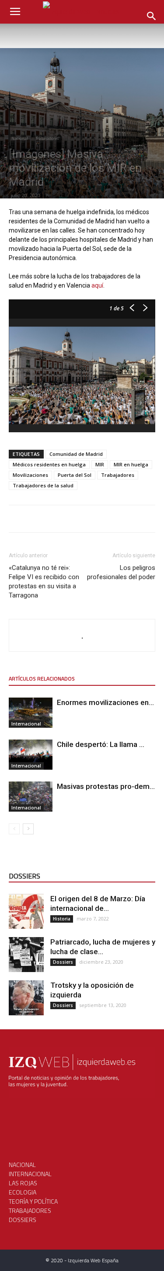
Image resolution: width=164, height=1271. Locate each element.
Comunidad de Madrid (76, 454)
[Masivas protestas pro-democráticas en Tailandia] (30, 796)
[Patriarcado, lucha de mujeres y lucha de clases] (26, 954)
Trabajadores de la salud (43, 485)
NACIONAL (22, 1164)
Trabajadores (47, 138)
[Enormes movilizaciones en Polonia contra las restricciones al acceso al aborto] (30, 713)
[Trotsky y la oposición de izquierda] (26, 997)
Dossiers (63, 962)
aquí (97, 285)
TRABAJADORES (30, 1210)
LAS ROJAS (23, 1183)
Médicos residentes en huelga (49, 464)
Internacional (26, 724)
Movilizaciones (30, 475)
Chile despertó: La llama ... (100, 744)
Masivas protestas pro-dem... (106, 786)
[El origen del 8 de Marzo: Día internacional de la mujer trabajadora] (26, 911)
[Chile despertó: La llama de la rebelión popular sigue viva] (30, 755)
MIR (99, 464)
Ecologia (22, 1192)
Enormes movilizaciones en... (105, 702)
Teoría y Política (33, 1201)
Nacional (19, 138)
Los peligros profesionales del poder (121, 572)
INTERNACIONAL (30, 1173)
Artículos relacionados (42, 678)
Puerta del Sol (74, 475)
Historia (61, 919)
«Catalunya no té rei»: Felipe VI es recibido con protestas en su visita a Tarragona (44, 581)
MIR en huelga (131, 464)
